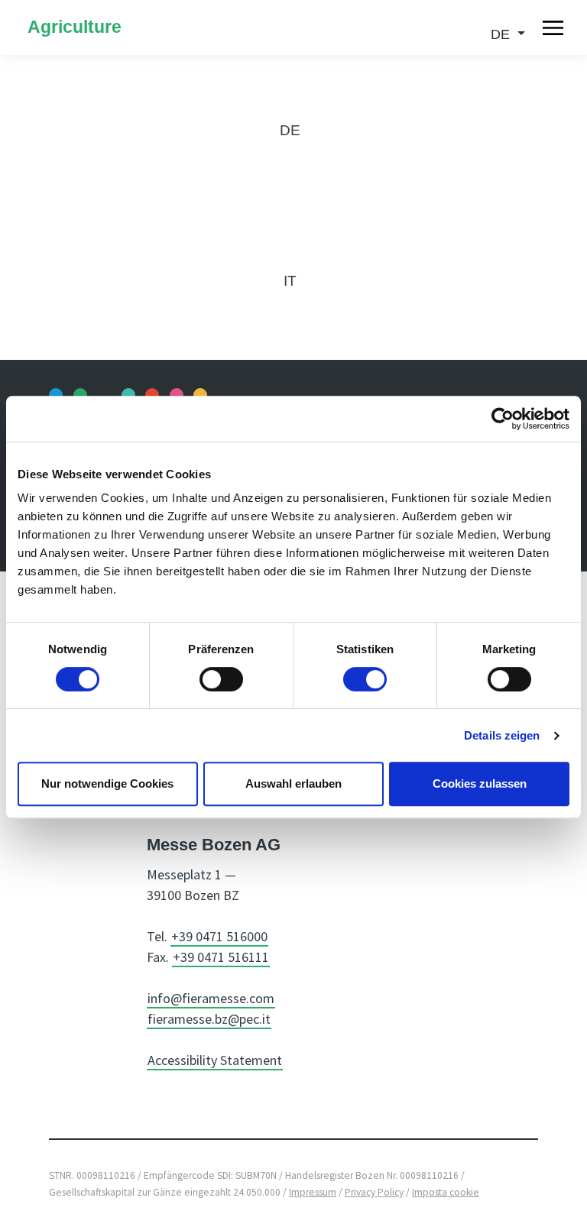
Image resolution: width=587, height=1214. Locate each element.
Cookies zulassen (480, 783)
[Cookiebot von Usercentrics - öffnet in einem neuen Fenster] (502, 418)
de (290, 130)
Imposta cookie (445, 1192)
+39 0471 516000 (219, 936)
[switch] (221, 679)
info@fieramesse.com (211, 998)
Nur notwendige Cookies (107, 783)
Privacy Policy (374, 1192)
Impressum (312, 1192)
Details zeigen (502, 735)
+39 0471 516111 (221, 957)
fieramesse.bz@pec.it (209, 1019)
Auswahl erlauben (293, 783)
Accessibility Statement (215, 1060)
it (290, 281)
